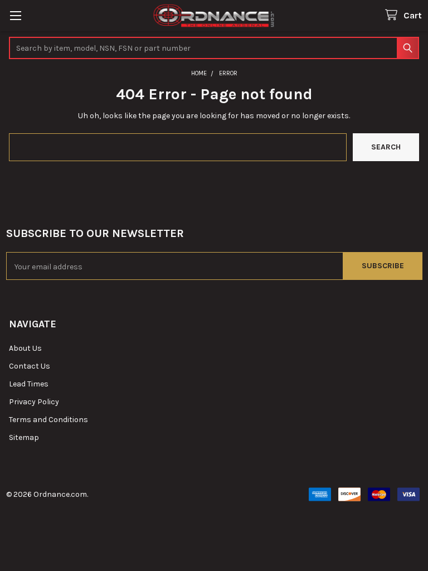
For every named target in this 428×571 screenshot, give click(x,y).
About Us (25, 348)
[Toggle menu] (15, 15)
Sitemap (24, 437)
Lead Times (28, 384)
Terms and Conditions (48, 419)
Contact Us (29, 366)
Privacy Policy (34, 402)
